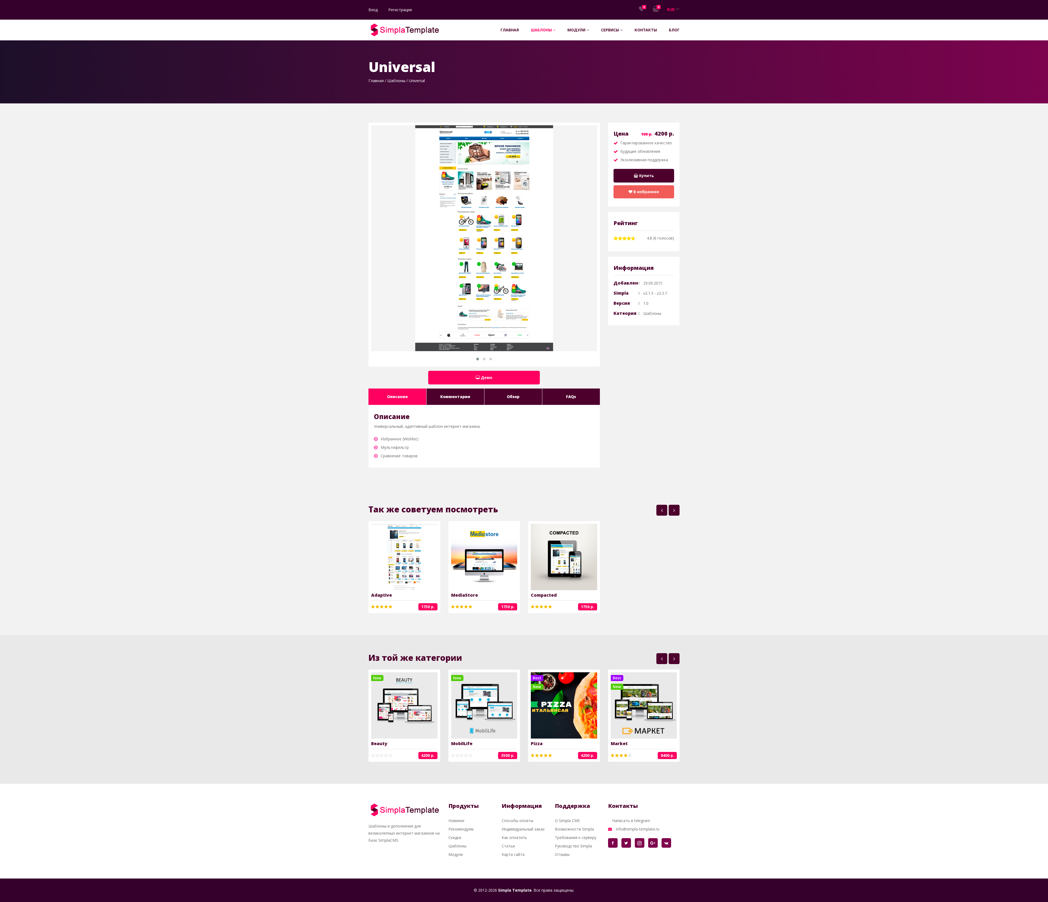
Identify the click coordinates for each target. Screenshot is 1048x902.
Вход (373, 9)
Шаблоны (542, 29)
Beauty (379, 743)
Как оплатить (514, 837)
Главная (510, 29)
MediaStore (464, 595)
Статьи (508, 846)
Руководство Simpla (573, 846)
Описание (397, 396)
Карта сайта (513, 854)
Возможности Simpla (574, 829)
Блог (674, 29)
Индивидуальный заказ (523, 829)
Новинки (456, 820)
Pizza (537, 743)
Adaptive (381, 595)
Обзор (513, 396)
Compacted (544, 595)
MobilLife (461, 743)
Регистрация (400, 9)
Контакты (646, 29)
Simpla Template (515, 890)
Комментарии (455, 396)
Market (619, 743)
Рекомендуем (461, 829)
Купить (646, 175)
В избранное (645, 191)
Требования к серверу (575, 837)
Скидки (454, 837)
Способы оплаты (517, 820)
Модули (576, 29)
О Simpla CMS (567, 820)
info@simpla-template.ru (637, 829)
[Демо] (413, 557)
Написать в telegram (631, 820)
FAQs (571, 396)
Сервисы (610, 29)
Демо (486, 377)
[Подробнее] (396, 557)
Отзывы (562, 854)
